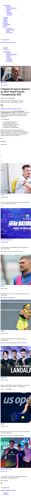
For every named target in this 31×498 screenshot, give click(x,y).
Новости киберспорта (6, 239)
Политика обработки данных (8, 42)
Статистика (10, 13)
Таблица (9, 12)
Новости (9, 6)
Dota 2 (2, 138)
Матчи (8, 10)
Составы (9, 9)
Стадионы (9, 14)
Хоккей (5, 20)
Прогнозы (9, 28)
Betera (8, 31)
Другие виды (7, 24)
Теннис (5, 21)
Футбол (6, 18)
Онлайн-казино (11, 29)
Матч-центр (10, 32)
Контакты (6, 49)
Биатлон (6, 23)
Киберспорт (4, 82)
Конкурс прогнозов (12, 8)
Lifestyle (6, 25)
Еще (5, 27)
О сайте (6, 47)
